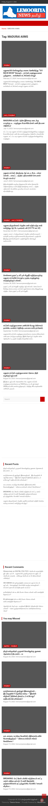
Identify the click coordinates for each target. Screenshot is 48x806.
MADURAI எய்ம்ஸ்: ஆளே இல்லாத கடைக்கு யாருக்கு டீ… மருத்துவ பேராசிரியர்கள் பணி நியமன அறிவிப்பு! (24, 123)
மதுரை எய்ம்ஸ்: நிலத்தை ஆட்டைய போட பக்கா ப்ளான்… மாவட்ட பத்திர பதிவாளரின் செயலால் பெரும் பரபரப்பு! (22, 175)
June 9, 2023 (7, 181)
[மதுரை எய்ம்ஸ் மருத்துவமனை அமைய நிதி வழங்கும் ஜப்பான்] (24, 356)
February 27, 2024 (9, 78)
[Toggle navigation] (4, 23)
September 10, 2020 (10, 331)
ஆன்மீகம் (6, 646)
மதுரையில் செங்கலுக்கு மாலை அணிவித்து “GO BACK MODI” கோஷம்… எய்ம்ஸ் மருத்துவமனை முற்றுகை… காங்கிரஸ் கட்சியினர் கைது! (23, 73)
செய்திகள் (7, 65)
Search (42, 399)
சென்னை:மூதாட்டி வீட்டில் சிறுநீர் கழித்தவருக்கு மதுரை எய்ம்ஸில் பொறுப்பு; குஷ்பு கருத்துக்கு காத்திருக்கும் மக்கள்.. (23, 278)
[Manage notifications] (42, 800)
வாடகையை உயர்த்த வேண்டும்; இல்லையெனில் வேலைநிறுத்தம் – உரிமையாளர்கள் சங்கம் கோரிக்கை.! (22, 738)
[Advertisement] (24, 432)
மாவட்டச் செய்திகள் (9, 115)
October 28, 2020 (9, 283)
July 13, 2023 (8, 128)
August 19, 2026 (9, 702)
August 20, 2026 (9, 657)
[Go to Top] (44, 796)
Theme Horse (15, 802)
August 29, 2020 (9, 378)
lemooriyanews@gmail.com (27, 78)
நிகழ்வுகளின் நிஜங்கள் (30, 799)
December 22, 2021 (10, 231)
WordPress (41, 802)
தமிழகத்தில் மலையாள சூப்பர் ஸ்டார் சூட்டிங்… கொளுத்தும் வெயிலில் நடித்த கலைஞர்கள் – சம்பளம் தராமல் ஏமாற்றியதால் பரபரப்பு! (21, 585)
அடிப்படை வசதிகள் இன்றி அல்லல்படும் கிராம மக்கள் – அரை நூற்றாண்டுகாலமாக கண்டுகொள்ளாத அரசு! (23, 608)
